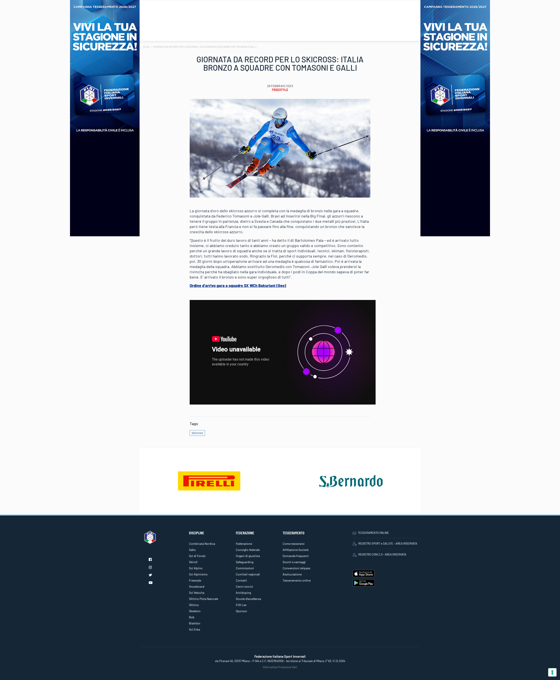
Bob (191, 617)
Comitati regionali (248, 574)
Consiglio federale (248, 550)
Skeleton (195, 611)
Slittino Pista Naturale (203, 599)
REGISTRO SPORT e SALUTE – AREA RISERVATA (387, 543)
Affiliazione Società (295, 550)
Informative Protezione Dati (280, 667)
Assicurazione (292, 574)
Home (146, 46)
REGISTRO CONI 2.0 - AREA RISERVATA (382, 554)
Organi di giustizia (248, 556)
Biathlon (194, 623)
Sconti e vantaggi (294, 562)
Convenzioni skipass (296, 568)
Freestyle (280, 90)
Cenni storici (244, 586)
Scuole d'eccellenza (248, 599)
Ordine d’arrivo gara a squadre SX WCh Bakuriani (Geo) (238, 285)
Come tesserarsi (293, 543)
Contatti (241, 580)
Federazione (244, 543)
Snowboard (196, 586)
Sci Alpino (196, 568)
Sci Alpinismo (198, 574)
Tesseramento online (297, 580)
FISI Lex (241, 605)
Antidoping (243, 592)
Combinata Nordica (202, 543)
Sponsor (241, 611)
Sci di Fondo (197, 556)
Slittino (194, 605)
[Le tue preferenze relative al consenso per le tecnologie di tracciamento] (552, 672)
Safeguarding (244, 562)
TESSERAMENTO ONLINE (373, 533)
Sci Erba (194, 629)
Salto (192, 550)
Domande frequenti (296, 556)
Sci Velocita (196, 592)
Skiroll (193, 562)
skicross (197, 433)
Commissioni (245, 568)
